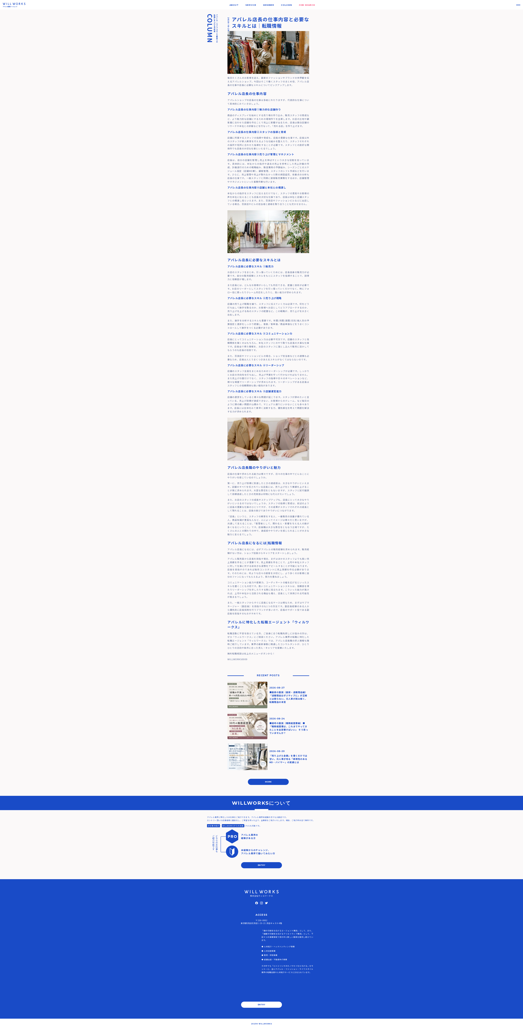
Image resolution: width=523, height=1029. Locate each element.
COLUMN (286, 5)
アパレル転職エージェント (10, 6)
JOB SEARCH (307, 5)
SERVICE (250, 5)
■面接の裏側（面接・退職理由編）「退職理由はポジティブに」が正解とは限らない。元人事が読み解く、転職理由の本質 (288, 697)
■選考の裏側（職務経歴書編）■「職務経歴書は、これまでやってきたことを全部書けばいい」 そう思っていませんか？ (288, 728)
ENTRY (261, 865)
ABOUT (234, 5)
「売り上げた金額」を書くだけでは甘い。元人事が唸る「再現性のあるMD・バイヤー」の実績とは (288, 759)
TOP (516, 1024)
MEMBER (268, 5)
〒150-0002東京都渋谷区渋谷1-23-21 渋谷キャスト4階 (261, 922)
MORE (268, 782)
